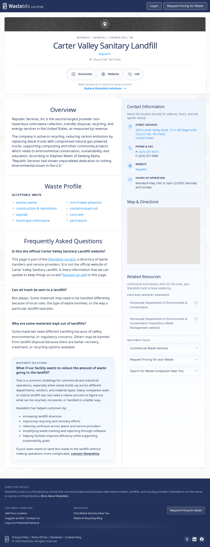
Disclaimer (56, 537)
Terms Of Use (39, 537)
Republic (105, 54)
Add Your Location (16, 513)
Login (154, 6)
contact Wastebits (85, 453)
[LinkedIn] (194, 539)
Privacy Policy (20, 537)
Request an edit (75, 275)
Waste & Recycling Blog (88, 518)
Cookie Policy (73, 537)
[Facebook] (202, 539)
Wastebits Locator (62, 259)
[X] (187, 539)
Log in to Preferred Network (22, 523)
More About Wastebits (54, 496)
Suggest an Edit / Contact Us (22, 518)
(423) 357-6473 (149, 152)
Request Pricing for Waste (186, 510)
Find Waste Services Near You (91, 513)
